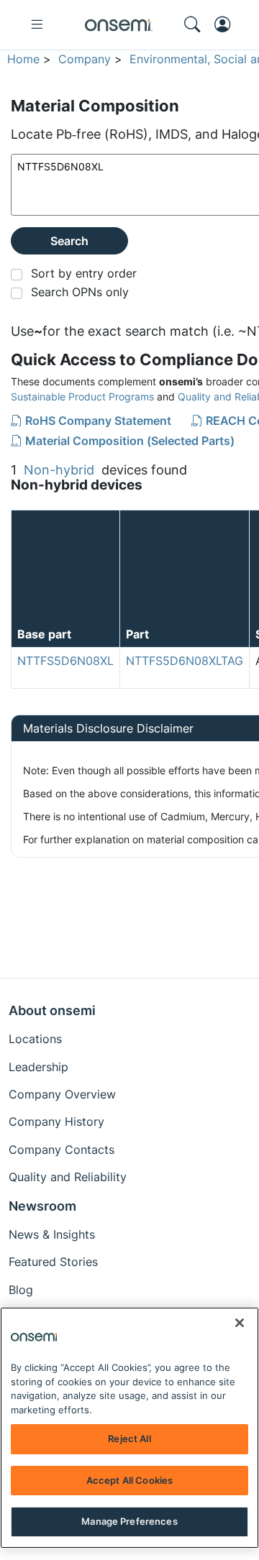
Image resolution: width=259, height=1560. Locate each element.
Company (84, 59)
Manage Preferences (129, 1521)
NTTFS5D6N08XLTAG (184, 660)
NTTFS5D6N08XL (65, 660)
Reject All (129, 1438)
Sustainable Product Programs (82, 396)
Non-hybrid (59, 469)
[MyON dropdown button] (227, 24)
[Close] (239, 1323)
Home (23, 59)
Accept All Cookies (129, 1480)
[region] (129, 1427)
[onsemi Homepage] (118, 25)
